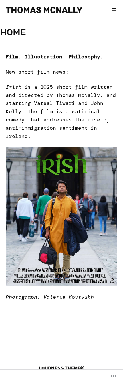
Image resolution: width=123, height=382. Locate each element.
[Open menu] (113, 10)
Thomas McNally (44, 10)
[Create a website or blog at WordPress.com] (82, 368)
